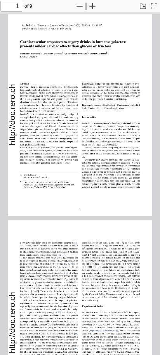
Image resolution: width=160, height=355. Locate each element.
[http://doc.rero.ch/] (12, 113)
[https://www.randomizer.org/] (106, 329)
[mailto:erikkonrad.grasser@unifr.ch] (35, 176)
